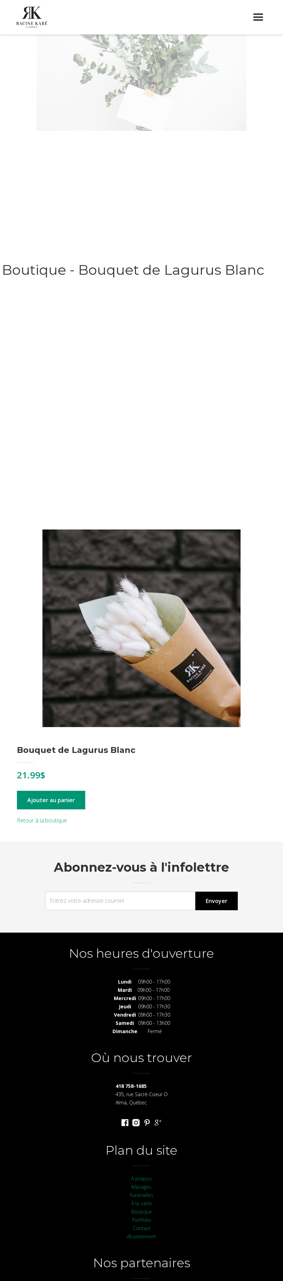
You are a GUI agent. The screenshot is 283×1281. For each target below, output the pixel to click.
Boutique (141, 1211)
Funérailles (141, 1195)
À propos (141, 1178)
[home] (31, 17)
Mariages (141, 1187)
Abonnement (141, 1236)
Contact (141, 1228)
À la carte (141, 1203)
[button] (258, 17)
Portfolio (141, 1220)
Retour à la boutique (42, 820)
